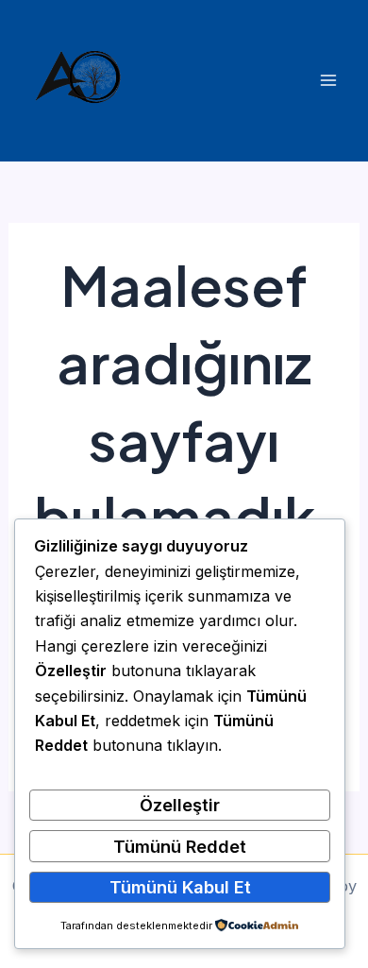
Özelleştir (180, 804)
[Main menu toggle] (328, 80)
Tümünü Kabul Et (180, 886)
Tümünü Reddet (179, 846)
